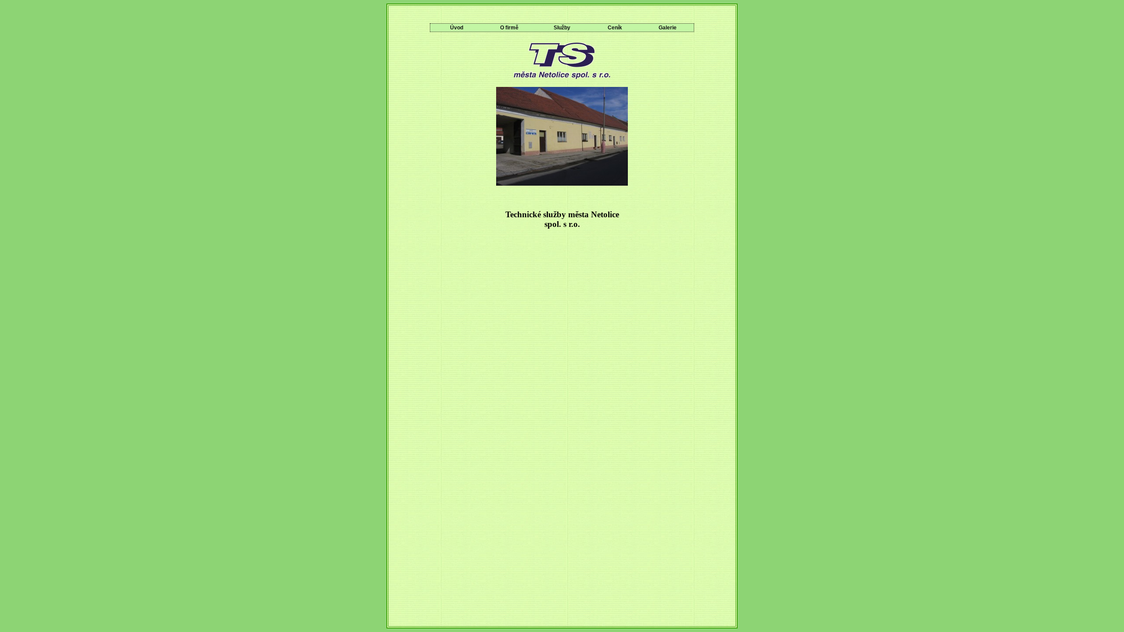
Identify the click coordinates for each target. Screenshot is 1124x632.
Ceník (615, 28)
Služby (562, 28)
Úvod (456, 28)
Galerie (668, 28)
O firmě (509, 28)
